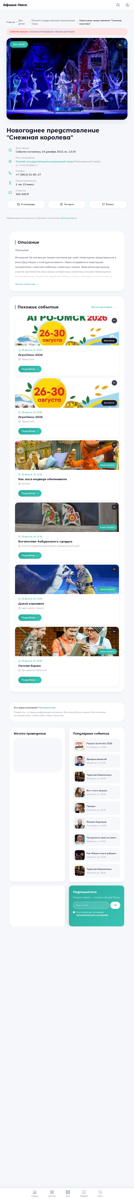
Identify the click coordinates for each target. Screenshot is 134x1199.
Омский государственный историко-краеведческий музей (50, 546)
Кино (68, 1196)
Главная (11, 22)
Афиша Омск (15, 5)
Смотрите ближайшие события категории (52, 31)
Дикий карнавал (31, 603)
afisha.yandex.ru (68, 218)
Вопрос (110, 204)
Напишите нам (47, 707)
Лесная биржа (29, 665)
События (52, 1196)
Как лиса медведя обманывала (42, 479)
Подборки (84, 1196)
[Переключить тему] (127, 5)
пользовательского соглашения (92, 915)
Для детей (21, 22)
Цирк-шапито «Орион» (33, 608)
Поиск (100, 1196)
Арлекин (26, 483)
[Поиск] (118, 5)
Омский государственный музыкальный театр (53, 22)
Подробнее (28, 369)
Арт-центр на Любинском (34, 670)
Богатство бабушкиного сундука (45, 541)
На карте (69, 204)
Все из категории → (103, 307)
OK (115, 905)
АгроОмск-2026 (30, 354)
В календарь (28, 204)
